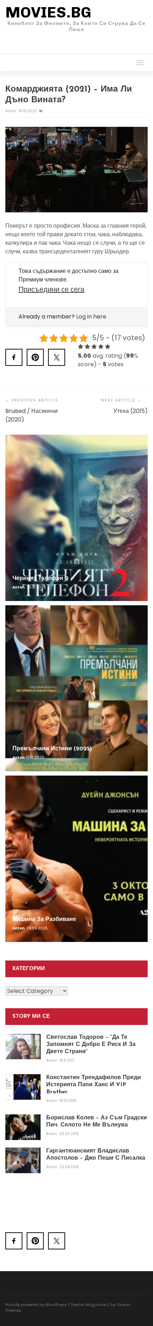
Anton (11, 111)
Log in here (91, 316)
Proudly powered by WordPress (36, 1304)
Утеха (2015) (131, 411)
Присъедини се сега (51, 289)
